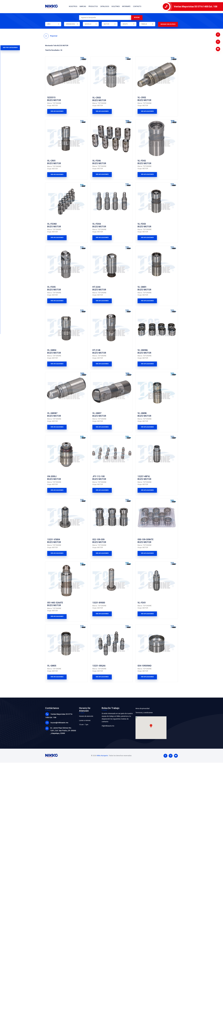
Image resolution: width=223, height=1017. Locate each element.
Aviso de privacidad (142, 708)
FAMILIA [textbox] (144, 24)
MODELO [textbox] (88, 24)
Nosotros (73, 6)
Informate (126, 6)
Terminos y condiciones (144, 713)
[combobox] (53, 24)
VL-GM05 (51, 665)
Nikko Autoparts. (102, 756)
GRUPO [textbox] (125, 24)
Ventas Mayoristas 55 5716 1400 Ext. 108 (195, 6)
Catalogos (104, 6)
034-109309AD (145, 665)
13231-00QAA (98, 665)
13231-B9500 (98, 602)
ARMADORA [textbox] (70, 24)
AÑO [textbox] (48, 24)
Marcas (83, 6)
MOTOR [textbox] (106, 24)
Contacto (137, 6)
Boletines (116, 6)
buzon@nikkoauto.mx (59, 723)
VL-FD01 (142, 602)
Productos (93, 6)
